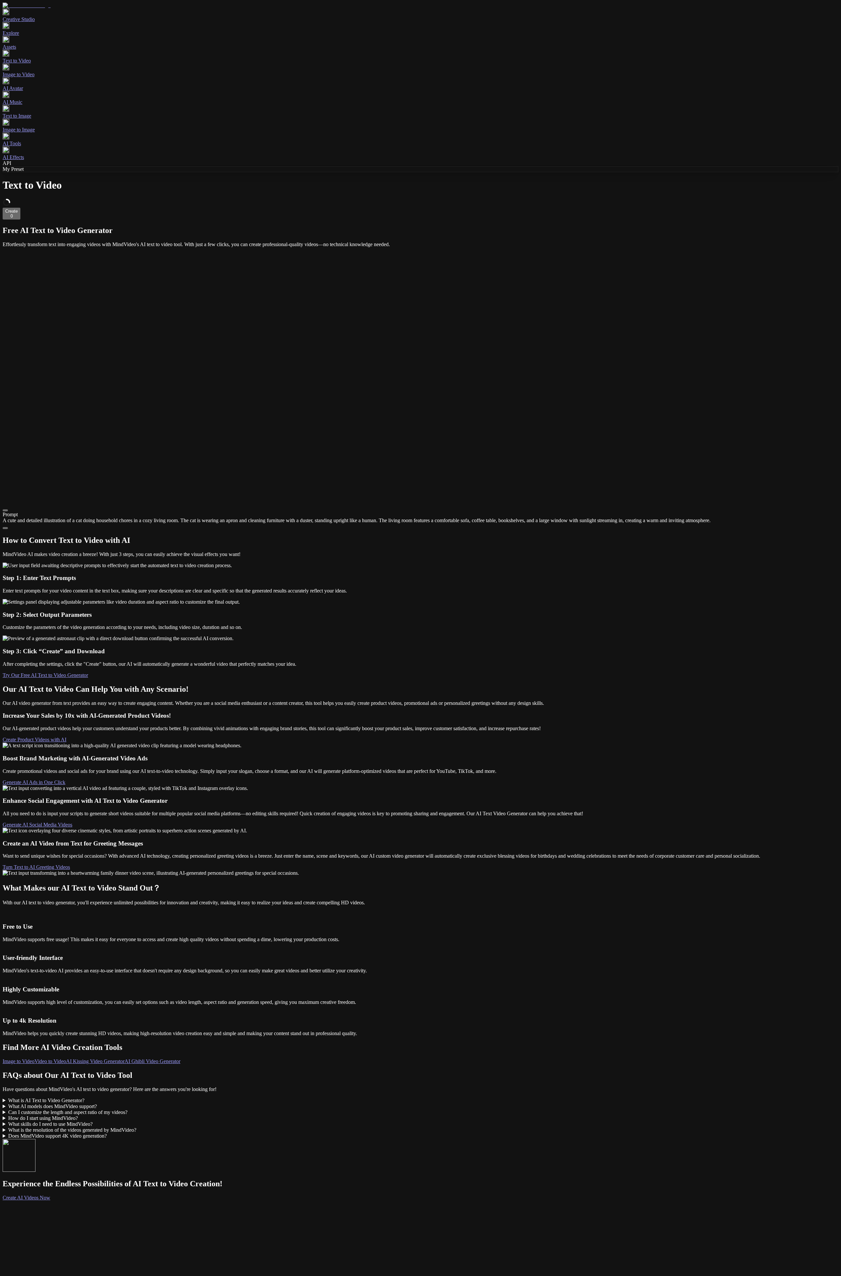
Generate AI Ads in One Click (34, 782)
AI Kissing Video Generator (95, 1061)
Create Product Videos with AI (34, 739)
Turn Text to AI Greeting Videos (36, 867)
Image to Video (18, 1061)
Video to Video (50, 1061)
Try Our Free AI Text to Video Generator (45, 675)
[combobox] (33, 1203)
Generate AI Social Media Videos (37, 824)
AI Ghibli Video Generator (152, 1061)
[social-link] (41, 1250)
